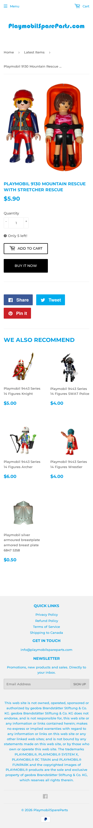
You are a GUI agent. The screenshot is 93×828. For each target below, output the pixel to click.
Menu (14, 6)
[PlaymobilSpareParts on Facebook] (45, 797)
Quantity (11, 213)
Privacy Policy (46, 614)
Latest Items (34, 52)
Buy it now (26, 265)
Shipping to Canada (46, 633)
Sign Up (79, 684)
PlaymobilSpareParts (50, 810)
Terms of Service (46, 627)
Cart (85, 6)
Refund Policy (46, 621)
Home (9, 52)
